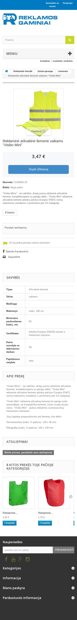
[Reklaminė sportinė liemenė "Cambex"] (54, 493)
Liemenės (63, 71)
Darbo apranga (45, 71)
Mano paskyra (14, 588)
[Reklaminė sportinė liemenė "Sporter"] (19, 493)
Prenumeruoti (64, 550)
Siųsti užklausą (38, 169)
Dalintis (10, 212)
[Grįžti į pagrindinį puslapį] (6, 71)
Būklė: (6, 187)
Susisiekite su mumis (52, 4)
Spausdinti (14, 257)
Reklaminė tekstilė (22, 71)
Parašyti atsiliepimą (16, 227)
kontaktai (45, 61)
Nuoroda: (8, 182)
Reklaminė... (10, 512)
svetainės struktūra (63, 61)
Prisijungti (68, 3)
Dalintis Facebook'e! (17, 251)
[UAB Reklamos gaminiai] (38, 20)
